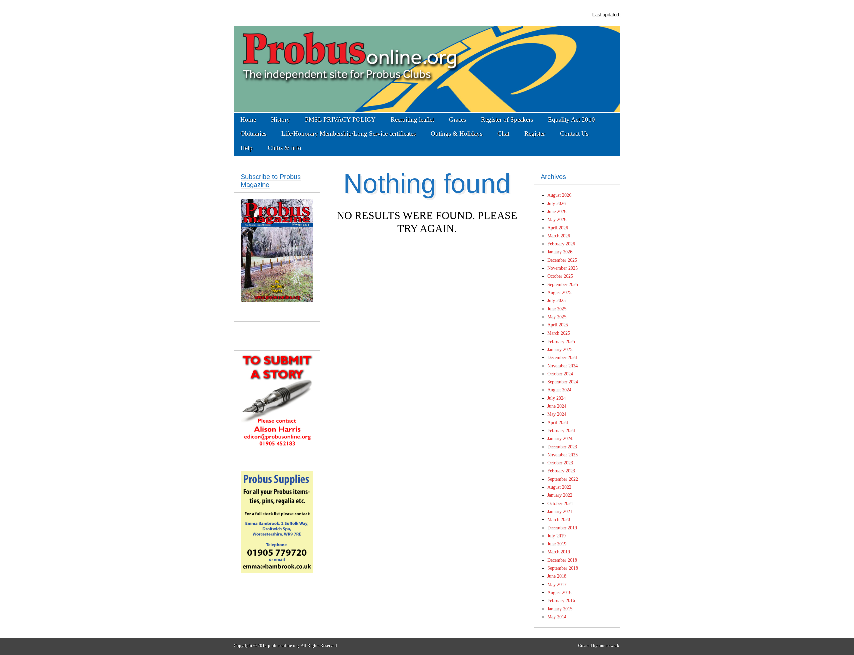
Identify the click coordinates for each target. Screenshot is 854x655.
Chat (503, 133)
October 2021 (560, 503)
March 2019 (558, 551)
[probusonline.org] (427, 56)
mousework (609, 645)
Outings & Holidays (456, 133)
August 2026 (559, 195)
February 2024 (561, 430)
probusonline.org (283, 645)
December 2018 (562, 560)
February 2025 (561, 341)
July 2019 (556, 535)
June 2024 (556, 406)
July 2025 (556, 300)
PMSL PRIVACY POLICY (340, 119)
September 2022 (562, 479)
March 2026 (558, 235)
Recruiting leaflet (412, 119)
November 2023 (562, 454)
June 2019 (556, 543)
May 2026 (556, 219)
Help (246, 147)
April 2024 (557, 422)
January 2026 (559, 251)
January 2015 (559, 608)
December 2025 (562, 260)
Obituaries (253, 133)
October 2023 (560, 462)
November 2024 (562, 365)
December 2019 (562, 527)
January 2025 (559, 349)
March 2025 (558, 333)
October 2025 (560, 276)
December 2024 (562, 357)
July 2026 (556, 203)
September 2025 (562, 284)
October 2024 (560, 373)
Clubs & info (284, 147)
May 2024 (556, 414)
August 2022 (559, 487)
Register (534, 133)
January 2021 (559, 511)
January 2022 (559, 495)
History (280, 119)
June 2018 (556, 576)
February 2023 (561, 470)
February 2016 (561, 600)
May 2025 (556, 316)
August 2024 (559, 389)
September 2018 (562, 568)
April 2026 (557, 227)
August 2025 (559, 292)
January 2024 (559, 438)
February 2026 (561, 243)
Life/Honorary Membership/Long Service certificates (348, 133)
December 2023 (562, 446)
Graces (457, 119)
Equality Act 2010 (571, 119)
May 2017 (556, 584)
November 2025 (562, 268)
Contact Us (574, 133)
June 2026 (556, 211)
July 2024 (556, 398)
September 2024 (562, 381)
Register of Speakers (507, 119)
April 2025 (557, 325)
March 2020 (558, 519)
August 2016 (559, 592)
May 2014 (556, 616)
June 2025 (556, 308)
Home (248, 119)
